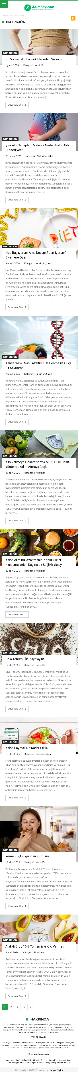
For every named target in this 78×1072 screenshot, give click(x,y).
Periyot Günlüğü (63, 1062)
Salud (51, 156)
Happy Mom (50, 1062)
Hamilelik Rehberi (25, 1062)
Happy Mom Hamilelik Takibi (17, 1060)
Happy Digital (56, 1070)
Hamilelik (12, 1062)
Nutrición (10, 53)
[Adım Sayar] (39, 4)
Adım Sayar (16, 1030)
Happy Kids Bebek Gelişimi (59, 1060)
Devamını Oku (16, 104)
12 (23, 1006)
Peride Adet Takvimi (38, 1060)
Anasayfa (6, 15)
